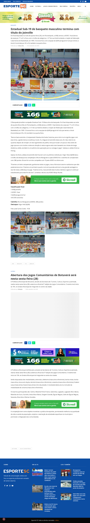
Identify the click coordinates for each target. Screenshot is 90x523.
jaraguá (32, 263)
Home (32, 6)
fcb (26, 263)
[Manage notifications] (3, 519)
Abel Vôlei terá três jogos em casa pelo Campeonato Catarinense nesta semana (79, 497)
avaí (13, 263)
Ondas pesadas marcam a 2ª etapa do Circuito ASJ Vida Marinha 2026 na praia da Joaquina (79, 484)
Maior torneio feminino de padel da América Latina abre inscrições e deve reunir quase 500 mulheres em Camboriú (50, 475)
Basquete (13, 25)
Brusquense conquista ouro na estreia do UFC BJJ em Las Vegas (79, 472)
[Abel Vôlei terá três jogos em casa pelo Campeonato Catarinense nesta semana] (66, 496)
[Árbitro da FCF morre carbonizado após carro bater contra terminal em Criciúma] (37, 506)
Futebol (38, 6)
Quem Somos (7, 1)
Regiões (72, 6)
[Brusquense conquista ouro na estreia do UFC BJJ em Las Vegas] (66, 472)
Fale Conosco (17, 1)
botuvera (14, 448)
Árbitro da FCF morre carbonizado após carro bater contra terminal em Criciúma (50, 507)
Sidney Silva (21, 46)
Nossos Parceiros (28, 1)
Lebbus (57, 520)
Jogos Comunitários (50, 6)
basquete (19, 263)
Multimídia (63, 6)
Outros (13, 271)
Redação (20, 289)
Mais (79, 6)
